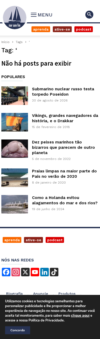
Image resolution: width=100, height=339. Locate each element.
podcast (54, 240)
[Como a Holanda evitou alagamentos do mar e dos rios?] (14, 204)
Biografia (14, 293)
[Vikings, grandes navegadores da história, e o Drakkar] (14, 122)
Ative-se (62, 29)
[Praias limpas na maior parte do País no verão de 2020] (14, 177)
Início (5, 42)
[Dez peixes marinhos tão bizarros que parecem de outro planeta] (14, 148)
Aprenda (41, 29)
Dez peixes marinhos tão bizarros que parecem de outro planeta (63, 147)
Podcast (83, 29)
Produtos (66, 293)
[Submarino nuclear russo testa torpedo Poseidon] (14, 95)
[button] (89, 15)
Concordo (17, 330)
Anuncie (40, 293)
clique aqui (80, 315)
